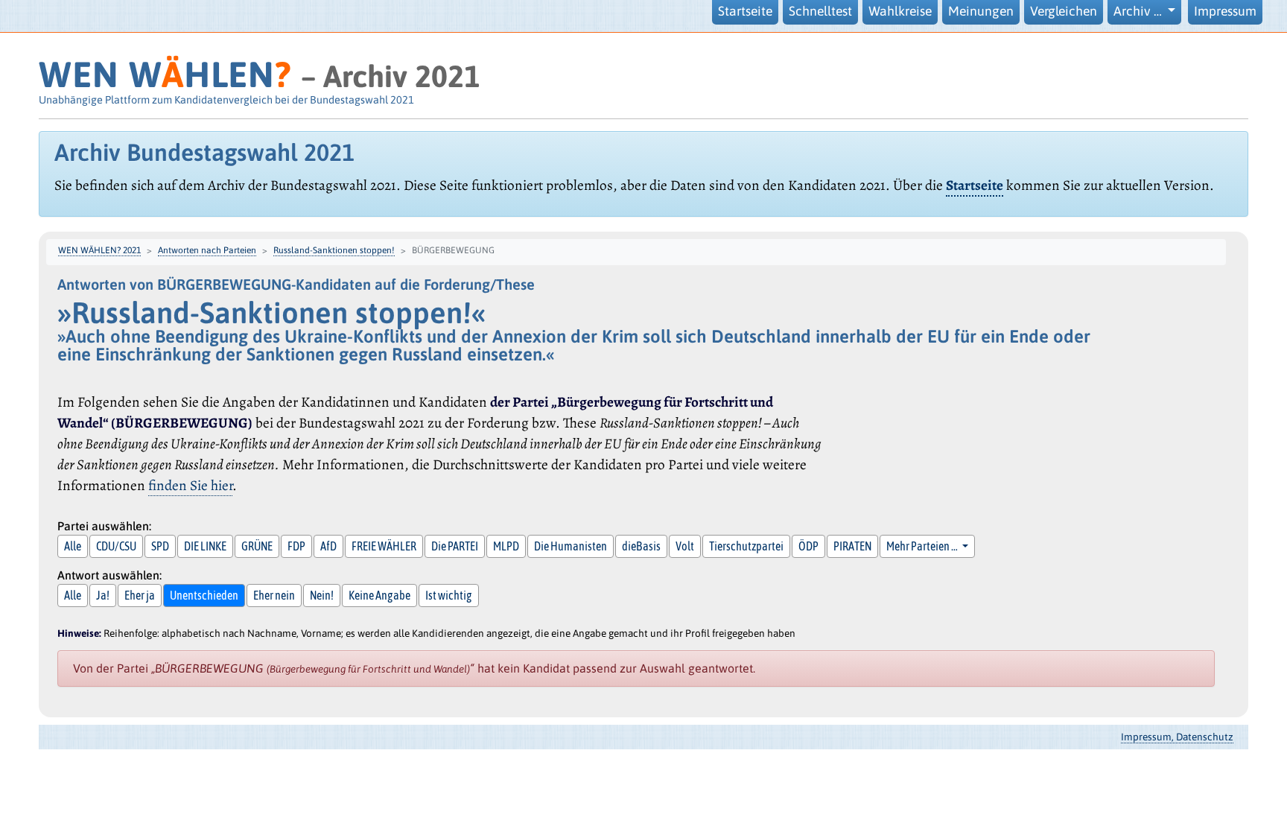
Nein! (322, 595)
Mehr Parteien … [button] (922, 546)
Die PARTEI (454, 546)
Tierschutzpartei (746, 546)
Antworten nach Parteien (207, 250)
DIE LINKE (205, 546)
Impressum (1225, 11)
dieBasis (641, 546)
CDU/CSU (116, 546)
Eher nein (274, 595)
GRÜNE (257, 546)
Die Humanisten (570, 546)
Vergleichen (1063, 11)
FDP (296, 546)
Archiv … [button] (1139, 11)
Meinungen (981, 11)
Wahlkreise (900, 11)
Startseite (745, 11)
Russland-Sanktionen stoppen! (334, 250)
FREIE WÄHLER (384, 546)
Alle (72, 546)
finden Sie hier (190, 485)
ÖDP (808, 546)
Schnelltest (820, 11)
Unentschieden (204, 595)
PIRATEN (852, 546)
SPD (160, 546)
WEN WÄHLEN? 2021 (99, 250)
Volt (685, 546)
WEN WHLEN (165, 74)
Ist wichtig (448, 595)
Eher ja (139, 595)
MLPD (506, 546)
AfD (328, 546)
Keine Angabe (379, 595)
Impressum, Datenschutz (1177, 737)
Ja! (102, 595)
